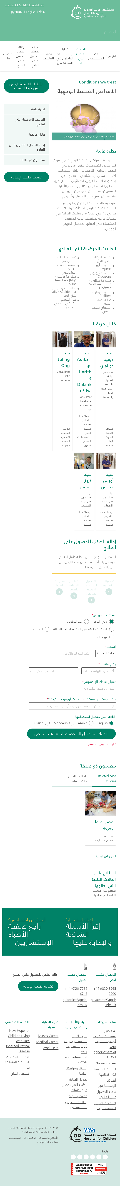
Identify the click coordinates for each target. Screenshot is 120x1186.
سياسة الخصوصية (47, 1142)
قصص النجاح (78, 1095)
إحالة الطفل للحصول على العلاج (21, 56)
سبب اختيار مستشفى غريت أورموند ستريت (75, 1041)
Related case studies (107, 778)
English (102, 723)
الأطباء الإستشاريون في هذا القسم (26, 86)
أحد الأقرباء (74, 621)
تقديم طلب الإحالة (26, 177)
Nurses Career (106, 1063)
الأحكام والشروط (48, 1138)
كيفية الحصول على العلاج (106, 1094)
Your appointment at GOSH (105, 1052)
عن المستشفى (96, 56)
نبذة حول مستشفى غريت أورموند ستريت (104, 1035)
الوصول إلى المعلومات (22, 1138)
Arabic (82, 723)
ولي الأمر (100, 621)
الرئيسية (111, 56)
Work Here (50, 1047)
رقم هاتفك (108, 664)
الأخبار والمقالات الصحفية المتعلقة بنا (17, 1062)
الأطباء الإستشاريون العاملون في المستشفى (65, 56)
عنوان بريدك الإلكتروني (100, 681)
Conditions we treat (97, 82)
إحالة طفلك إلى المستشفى (105, 1105)
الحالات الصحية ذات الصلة (76, 778)
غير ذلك (102, 637)
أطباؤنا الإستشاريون (106, 1083)
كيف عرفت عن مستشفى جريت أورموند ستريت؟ (82, 699)
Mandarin (61, 723)
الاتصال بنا (8, 56)
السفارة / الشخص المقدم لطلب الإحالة (80, 629)
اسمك (111, 646)
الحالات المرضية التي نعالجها (81, 56)
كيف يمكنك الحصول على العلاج (35, 56)
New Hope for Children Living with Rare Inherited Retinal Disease (18, 1041)
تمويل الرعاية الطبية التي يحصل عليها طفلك (74, 1084)
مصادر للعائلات (48, 56)
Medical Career (47, 1041)
